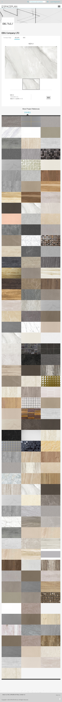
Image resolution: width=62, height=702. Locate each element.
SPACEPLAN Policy (14, 694)
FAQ (8, 694)
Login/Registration (55, 1)
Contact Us (22, 694)
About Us (4, 694)
